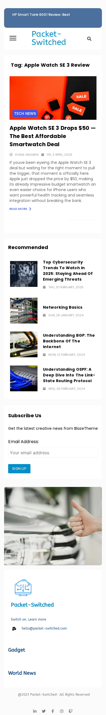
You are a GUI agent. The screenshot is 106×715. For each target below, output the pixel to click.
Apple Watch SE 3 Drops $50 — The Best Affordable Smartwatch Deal (53, 136)
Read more (19, 209)
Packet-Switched (49, 38)
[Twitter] (44, 711)
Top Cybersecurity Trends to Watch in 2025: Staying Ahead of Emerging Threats (68, 270)
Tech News (25, 113)
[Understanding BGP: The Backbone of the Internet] (24, 344)
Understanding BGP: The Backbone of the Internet (69, 341)
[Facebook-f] (53, 711)
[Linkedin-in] (35, 711)
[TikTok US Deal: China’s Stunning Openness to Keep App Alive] (53, 526)
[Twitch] (70, 711)
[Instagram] (62, 711)
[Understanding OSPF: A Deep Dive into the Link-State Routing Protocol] (24, 378)
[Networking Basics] (24, 311)
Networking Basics (62, 307)
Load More (79, 224)
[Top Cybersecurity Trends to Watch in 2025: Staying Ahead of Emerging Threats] (24, 274)
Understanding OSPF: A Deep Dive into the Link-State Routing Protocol (69, 375)
